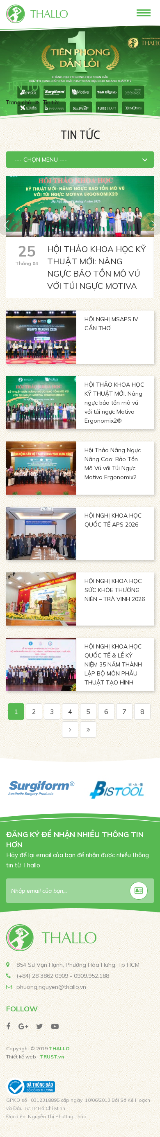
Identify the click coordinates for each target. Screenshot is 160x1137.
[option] (80, 76)
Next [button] (154, 788)
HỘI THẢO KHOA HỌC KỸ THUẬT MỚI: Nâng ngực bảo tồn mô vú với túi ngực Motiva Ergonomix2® (96, 273)
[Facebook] (8, 1026)
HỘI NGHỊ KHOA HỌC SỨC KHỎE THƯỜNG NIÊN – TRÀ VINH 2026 (115, 590)
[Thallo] (37, 13)
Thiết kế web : (22, 1057)
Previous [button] (6, 788)
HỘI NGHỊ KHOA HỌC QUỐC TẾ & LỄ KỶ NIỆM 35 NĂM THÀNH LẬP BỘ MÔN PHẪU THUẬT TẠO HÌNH (113, 664)
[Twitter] (39, 1026)
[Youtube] (55, 1026)
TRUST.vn (52, 1057)
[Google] (23, 1026)
